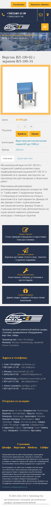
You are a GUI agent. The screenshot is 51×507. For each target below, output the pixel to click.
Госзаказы (18, 4)
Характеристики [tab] (25, 158)
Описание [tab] (7, 158)
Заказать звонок (40, 4)
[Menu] (45, 26)
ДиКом (19, 149)
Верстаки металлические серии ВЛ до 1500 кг (22, 35)
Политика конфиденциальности (14, 487)
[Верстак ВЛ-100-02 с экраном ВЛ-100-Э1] (25, 89)
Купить (22, 133)
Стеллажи (23, 444)
